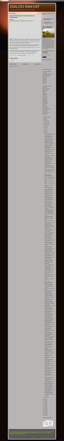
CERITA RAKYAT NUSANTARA (47, 74)
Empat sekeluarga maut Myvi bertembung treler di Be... (48, 261)
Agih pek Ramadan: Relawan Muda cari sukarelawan (48, 251)
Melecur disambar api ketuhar (48, 271)
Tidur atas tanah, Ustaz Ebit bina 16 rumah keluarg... (49, 372)
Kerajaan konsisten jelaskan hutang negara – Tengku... (48, 285)
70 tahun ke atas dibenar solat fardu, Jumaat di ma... (48, 368)
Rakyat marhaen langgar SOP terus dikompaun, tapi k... (48, 242)
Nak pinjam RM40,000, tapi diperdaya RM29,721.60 (48, 175)
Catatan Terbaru (13, 64)
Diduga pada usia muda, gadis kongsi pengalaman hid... (48, 377)
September (46, 124)
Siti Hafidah (12, 19)
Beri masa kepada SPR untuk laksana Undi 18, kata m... (48, 234)
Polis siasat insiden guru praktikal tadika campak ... (49, 362)
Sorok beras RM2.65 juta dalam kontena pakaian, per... (49, 265)
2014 (44, 407)
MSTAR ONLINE (45, 96)
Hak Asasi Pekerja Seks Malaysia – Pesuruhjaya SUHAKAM (49, 337)
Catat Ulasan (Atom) (16, 66)
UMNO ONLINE (45, 111)
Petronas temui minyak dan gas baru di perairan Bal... (49, 204)
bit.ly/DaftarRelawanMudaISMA (30, 53)
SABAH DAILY (45, 93)
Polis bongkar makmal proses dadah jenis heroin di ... (48, 299)
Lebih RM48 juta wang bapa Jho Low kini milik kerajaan (49, 388)
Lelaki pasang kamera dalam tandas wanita (48, 273)
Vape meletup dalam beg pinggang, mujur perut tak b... (49, 225)
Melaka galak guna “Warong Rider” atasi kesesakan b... (48, 197)
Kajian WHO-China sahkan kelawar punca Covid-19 (48, 238)
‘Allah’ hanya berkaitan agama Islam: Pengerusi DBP (48, 136)
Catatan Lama (37, 64)
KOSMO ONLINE (45, 107)
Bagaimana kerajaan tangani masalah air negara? (48, 282)
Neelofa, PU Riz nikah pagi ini (48, 351)
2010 (44, 412)
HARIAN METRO (45, 94)
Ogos (45, 126)
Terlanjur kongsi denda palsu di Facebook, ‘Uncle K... (48, 199)
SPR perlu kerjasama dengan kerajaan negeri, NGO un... (48, 333)
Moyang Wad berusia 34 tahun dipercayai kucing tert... (48, 320)
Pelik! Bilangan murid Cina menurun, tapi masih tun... (48, 247)
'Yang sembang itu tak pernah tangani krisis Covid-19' (48, 295)
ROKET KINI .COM (45, 89)
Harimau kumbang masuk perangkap (48, 348)
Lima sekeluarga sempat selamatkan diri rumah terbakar (49, 166)
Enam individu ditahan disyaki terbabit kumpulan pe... (48, 344)
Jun (45, 128)
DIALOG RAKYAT (25, 7)
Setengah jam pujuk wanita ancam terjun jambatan (49, 156)
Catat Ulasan (13, 60)
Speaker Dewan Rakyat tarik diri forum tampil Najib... (49, 335)
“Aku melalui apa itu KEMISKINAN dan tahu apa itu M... (49, 134)
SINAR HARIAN (45, 99)
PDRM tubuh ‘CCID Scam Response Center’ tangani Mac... (48, 340)
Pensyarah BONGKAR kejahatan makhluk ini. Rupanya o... (49, 384)
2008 (44, 415)
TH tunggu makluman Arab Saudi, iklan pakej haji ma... (49, 370)
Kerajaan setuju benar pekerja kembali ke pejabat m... (48, 190)
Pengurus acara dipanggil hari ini (49, 232)
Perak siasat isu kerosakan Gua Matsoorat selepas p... (49, 350)
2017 (44, 403)
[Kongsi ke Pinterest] (33, 55)
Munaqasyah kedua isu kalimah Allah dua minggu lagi (49, 255)
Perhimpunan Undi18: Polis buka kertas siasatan (49, 331)
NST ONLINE (44, 95)
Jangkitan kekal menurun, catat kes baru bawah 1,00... (49, 236)
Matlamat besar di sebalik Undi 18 (49, 143)
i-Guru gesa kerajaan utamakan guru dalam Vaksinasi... (49, 249)
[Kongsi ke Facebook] (32, 55)
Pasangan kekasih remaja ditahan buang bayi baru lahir (49, 140)
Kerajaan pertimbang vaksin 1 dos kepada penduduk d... (49, 311)
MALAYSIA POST (45, 106)
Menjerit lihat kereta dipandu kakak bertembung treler (48, 216)
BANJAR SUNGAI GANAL (46, 75)
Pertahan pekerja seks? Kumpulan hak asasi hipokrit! (49, 240)
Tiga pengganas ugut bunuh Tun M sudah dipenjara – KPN (49, 322)
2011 (44, 411)
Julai (45, 127)
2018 (44, 402)
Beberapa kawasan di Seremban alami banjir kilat (49, 324)
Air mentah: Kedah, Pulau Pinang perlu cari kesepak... (49, 275)
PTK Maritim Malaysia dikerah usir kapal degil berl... (49, 379)
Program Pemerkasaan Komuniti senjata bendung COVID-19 (49, 210)
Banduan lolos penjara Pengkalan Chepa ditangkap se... (49, 291)
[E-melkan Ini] (29, 55)
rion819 (34, 437)
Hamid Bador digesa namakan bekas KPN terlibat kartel (48, 392)
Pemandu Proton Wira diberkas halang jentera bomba (49, 158)
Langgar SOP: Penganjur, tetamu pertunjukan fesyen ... (49, 223)
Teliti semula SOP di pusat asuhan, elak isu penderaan (48, 318)
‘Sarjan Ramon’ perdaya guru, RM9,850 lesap (48, 355)
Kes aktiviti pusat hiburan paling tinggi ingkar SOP (49, 267)
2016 (44, 404)
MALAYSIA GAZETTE (46, 112)
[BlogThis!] (30, 55)
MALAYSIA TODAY (45, 113)
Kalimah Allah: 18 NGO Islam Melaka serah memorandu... (48, 302)
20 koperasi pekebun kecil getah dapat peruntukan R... (49, 269)
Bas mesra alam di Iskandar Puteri (49, 177)
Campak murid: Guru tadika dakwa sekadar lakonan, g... (48, 308)
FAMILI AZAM (45, 81)
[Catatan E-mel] (28, 55)
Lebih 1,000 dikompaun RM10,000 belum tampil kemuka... (49, 170)
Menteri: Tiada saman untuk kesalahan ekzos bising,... (48, 293)
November (46, 122)
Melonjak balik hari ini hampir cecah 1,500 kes (48, 152)
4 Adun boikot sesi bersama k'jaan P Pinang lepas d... (49, 253)
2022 (44, 118)
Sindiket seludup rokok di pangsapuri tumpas (48, 328)
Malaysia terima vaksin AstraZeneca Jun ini (47, 161)
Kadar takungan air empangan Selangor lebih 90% (48, 193)
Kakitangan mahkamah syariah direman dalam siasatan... (48, 386)
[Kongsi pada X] (31, 55)
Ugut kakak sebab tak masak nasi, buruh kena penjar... (49, 147)
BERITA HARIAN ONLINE (46, 108)
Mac (45, 132)
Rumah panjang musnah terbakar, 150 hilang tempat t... (49, 306)
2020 (44, 399)
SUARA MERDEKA (45, 102)
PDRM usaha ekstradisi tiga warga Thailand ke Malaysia (49, 326)
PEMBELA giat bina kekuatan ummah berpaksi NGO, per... (48, 314)
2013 (44, 408)
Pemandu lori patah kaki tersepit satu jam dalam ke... (49, 230)
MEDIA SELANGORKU (46, 88)
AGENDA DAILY (45, 101)
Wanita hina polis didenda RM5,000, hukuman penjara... (49, 206)
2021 (44, 119)
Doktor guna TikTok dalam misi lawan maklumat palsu (48, 201)
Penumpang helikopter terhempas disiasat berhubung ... (49, 390)
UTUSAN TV (44, 105)
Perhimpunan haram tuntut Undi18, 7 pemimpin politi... (48, 187)
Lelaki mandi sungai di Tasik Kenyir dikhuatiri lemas (48, 316)
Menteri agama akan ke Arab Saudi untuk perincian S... (48, 195)
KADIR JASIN (45, 83)
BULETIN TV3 (45, 114)
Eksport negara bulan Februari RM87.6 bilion (48, 263)
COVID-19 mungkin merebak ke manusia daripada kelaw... (49, 212)
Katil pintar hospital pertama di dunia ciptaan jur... (48, 364)
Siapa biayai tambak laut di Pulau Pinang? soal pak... (49, 304)
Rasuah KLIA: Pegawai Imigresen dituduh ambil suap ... (49, 382)
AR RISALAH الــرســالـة (47, 22)
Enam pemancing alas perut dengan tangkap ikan (48, 359)
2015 (44, 406)
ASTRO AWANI (45, 87)
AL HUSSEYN (45, 82)
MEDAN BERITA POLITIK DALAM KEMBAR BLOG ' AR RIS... (49, 375)
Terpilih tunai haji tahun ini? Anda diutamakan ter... (49, 227)
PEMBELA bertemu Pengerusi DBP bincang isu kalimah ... (48, 142)
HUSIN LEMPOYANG (46, 76)
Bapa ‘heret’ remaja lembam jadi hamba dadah (49, 164)
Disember (45, 120)
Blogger (42, 437)
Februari (45, 396)
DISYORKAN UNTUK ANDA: (48, 191)
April (45, 131)
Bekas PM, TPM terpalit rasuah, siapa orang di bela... (49, 342)
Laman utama (25, 64)
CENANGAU (44, 77)
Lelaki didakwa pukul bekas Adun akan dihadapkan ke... (49, 257)
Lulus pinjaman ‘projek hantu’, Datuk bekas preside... (48, 145)
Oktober (45, 123)
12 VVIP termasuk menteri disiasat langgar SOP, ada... (49, 149)
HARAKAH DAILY (45, 100)
